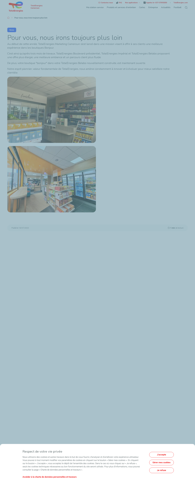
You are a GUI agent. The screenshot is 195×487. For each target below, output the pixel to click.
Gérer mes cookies (161, 462)
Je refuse (161, 470)
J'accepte (161, 454)
